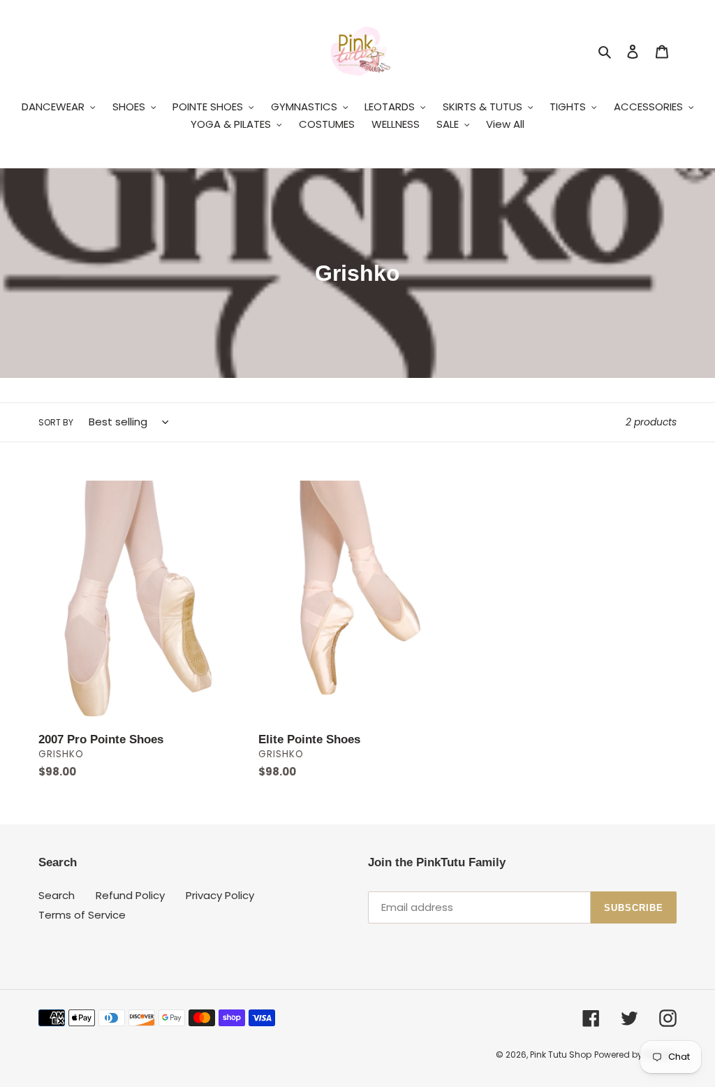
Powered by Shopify (635, 1054)
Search (56, 895)
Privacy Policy (220, 895)
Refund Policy (130, 895)
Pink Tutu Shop (560, 1054)
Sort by (55, 422)
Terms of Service (82, 914)
